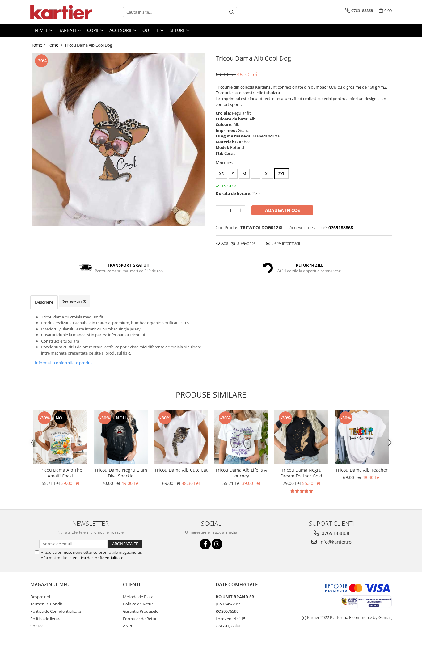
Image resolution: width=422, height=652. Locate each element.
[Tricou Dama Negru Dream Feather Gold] (301, 437)
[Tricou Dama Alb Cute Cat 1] (181, 437)
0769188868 (334, 533)
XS (221, 173)
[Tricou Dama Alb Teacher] (362, 437)
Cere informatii (285, 243)
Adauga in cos (282, 210)
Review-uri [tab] (74, 301)
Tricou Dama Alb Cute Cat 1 (181, 473)
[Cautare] (231, 12)
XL (267, 173)
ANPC (128, 626)
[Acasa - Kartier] (61, 12)
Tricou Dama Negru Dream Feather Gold (301, 473)
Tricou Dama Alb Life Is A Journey (241, 473)
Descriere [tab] (44, 302)
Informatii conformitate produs (63, 362)
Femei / (55, 45)
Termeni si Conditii (47, 604)
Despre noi (40, 596)
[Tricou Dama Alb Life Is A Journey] (241, 437)
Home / (38, 45)
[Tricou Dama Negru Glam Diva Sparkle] (121, 437)
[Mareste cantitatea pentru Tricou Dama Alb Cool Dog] (240, 210)
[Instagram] (217, 544)
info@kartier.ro (335, 542)
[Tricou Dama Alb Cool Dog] (118, 139)
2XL (281, 173)
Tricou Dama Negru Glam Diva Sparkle (121, 473)
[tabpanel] (118, 139)
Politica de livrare (45, 618)
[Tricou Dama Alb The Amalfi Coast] (60, 437)
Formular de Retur (140, 618)
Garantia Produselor (141, 611)
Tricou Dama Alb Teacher (361, 470)
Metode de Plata (138, 596)
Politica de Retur (138, 604)
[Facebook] (205, 544)
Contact (37, 626)
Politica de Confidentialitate (98, 558)
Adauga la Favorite (238, 243)
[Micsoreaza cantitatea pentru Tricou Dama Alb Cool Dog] (220, 210)
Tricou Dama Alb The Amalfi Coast (60, 473)
